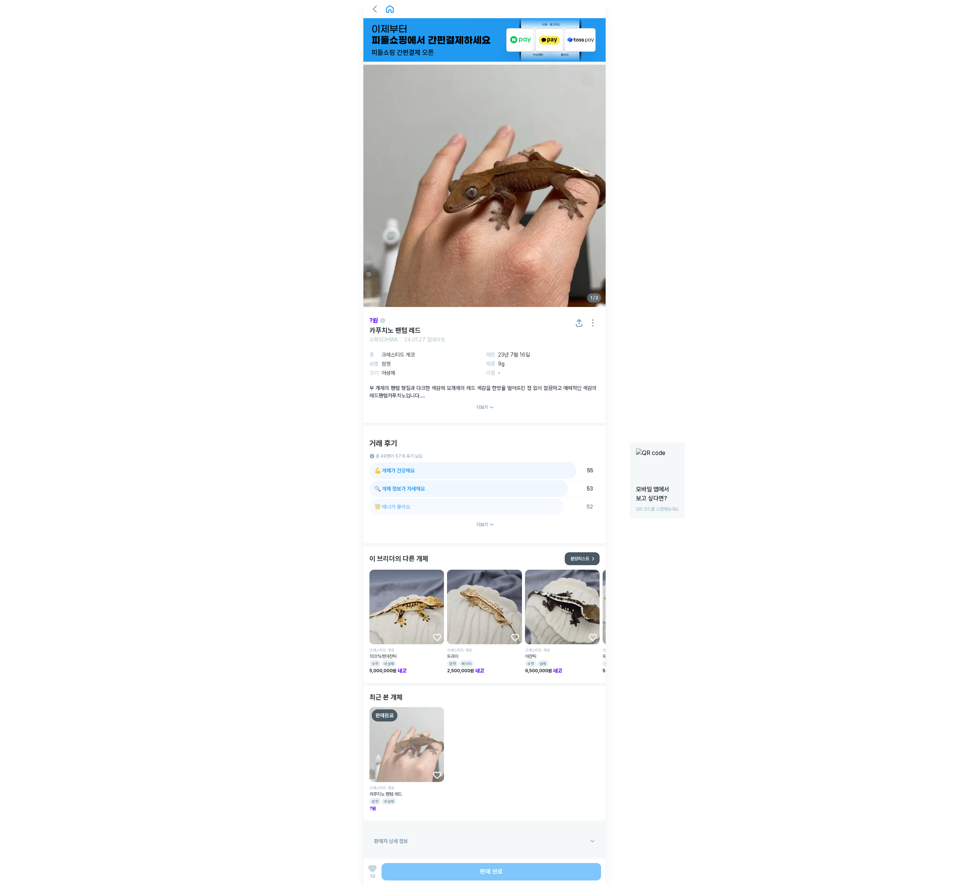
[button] (375, 9)
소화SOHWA (383, 340)
